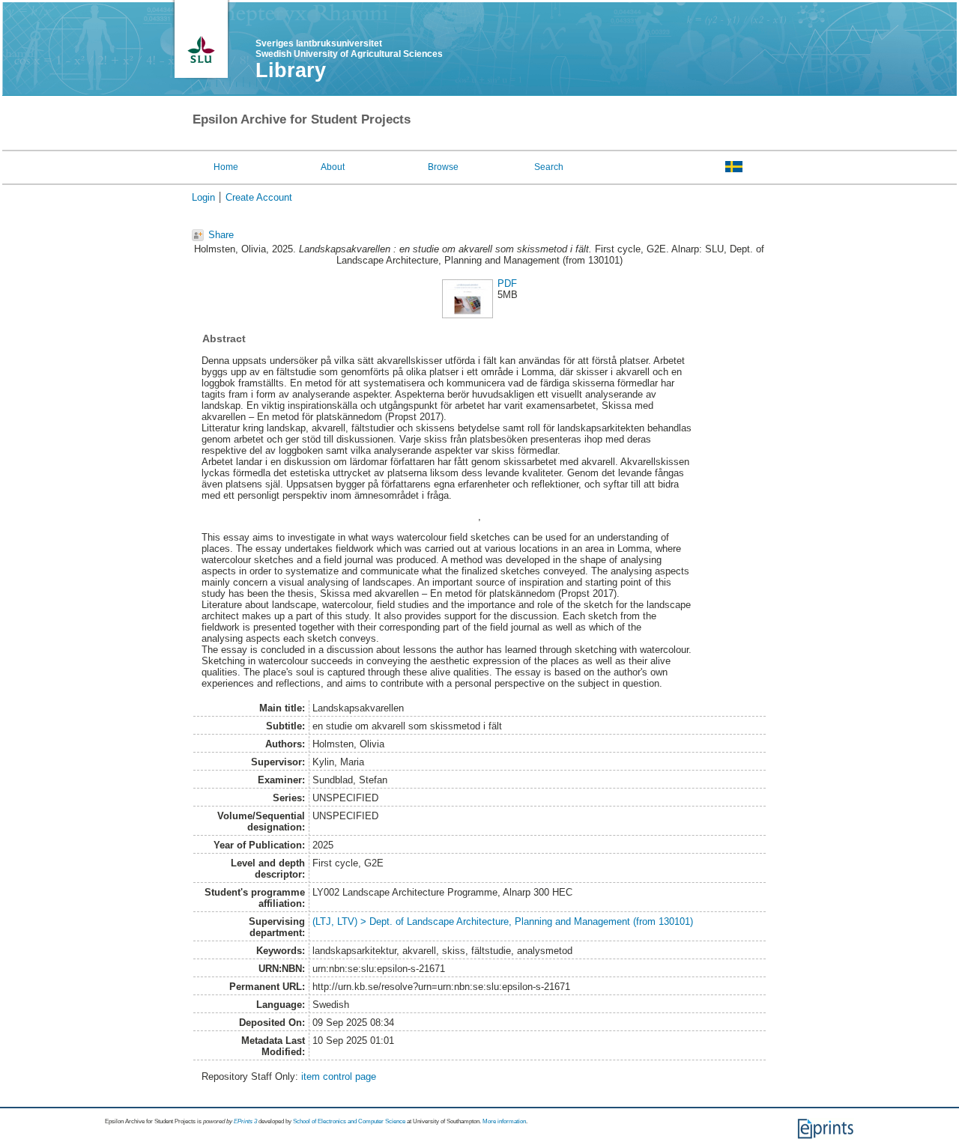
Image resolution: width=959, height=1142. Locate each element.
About (333, 167)
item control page (338, 1076)
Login (203, 197)
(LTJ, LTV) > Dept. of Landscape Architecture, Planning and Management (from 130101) (502, 921)
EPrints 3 (245, 1121)
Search (548, 167)
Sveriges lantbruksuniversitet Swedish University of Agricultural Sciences (349, 48)
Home (226, 167)
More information (504, 1121)
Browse (443, 167)
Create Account (259, 197)
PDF (507, 283)
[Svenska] (733, 166)
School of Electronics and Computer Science (349, 1121)
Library (290, 70)
